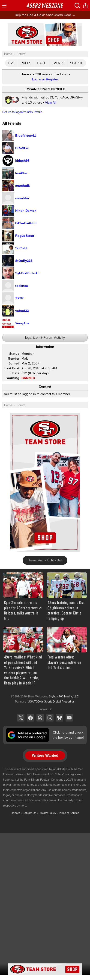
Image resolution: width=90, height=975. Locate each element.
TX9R (19, 298)
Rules (26, 63)
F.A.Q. (41, 63)
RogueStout (24, 235)
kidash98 (22, 160)
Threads (40, 718)
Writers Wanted (45, 755)
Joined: (15, 363)
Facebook (30, 718)
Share (85, 5)
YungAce (22, 323)
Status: (15, 353)
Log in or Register (45, 79)
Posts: (15, 373)
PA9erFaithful (25, 223)
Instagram (50, 718)
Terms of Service (68, 813)
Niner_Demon (25, 210)
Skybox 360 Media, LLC (64, 696)
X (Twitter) (20, 718)
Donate (15, 813)
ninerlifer (22, 198)
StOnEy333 (24, 261)
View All (50, 102)
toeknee (21, 286)
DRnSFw (22, 148)
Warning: (13, 378)
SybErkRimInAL (27, 273)
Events (58, 63)
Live (11, 63)
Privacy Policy (47, 813)
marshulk (22, 185)
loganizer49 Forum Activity (45, 337)
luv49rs (21, 173)
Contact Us (29, 813)
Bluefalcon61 (25, 135)
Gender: (14, 358)
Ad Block (45, 25)
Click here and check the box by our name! (68, 735)
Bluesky (59, 718)
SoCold (21, 248)
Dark (60, 560)
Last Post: (12, 368)
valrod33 (22, 311)
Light (50, 560)
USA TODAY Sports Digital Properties (51, 701)
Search (76, 63)
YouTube (69, 718)
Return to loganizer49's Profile (22, 112)
